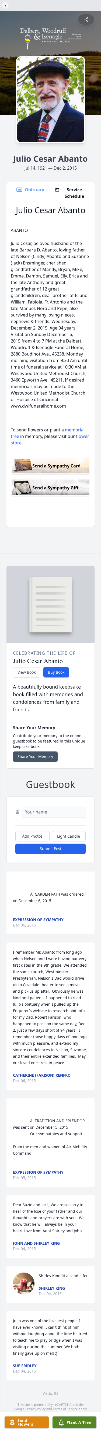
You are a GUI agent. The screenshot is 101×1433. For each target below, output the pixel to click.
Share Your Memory (35, 756)
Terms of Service (65, 1409)
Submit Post (50, 848)
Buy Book (56, 672)
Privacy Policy (35, 1409)
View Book (27, 672)
